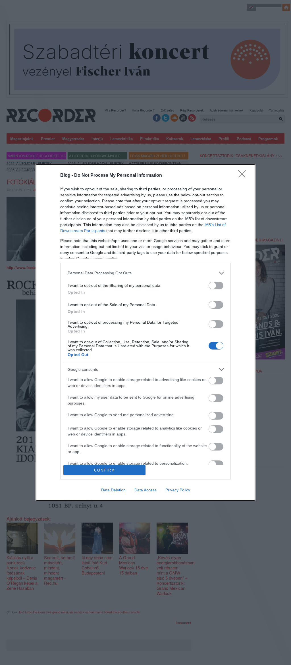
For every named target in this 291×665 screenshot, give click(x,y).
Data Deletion (113, 490)
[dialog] (145, 332)
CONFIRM (104, 470)
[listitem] (145, 273)
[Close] (243, 175)
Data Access (145, 490)
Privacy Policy (177, 490)
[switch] (216, 285)
